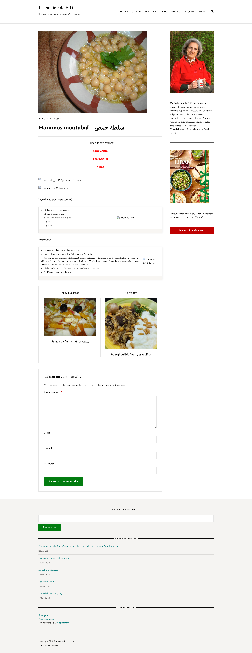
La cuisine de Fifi (55, 8)
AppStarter (63, 623)
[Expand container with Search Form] (212, 11)
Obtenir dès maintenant (191, 230)
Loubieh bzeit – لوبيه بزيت (51, 593)
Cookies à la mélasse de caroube (53, 558)
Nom (48, 433)
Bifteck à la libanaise (48, 570)
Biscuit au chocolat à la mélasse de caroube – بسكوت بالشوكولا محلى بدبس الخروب (78, 546)
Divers (202, 11)
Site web (49, 464)
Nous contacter (46, 619)
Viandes (175, 11)
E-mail (49, 448)
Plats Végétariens (156, 11)
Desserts (188, 11)
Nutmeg (54, 645)
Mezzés (124, 11)
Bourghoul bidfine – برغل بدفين (131, 354)
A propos (43, 615)
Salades (137, 11)
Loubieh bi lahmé (47, 582)
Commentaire (53, 392)
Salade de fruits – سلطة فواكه (70, 341)
